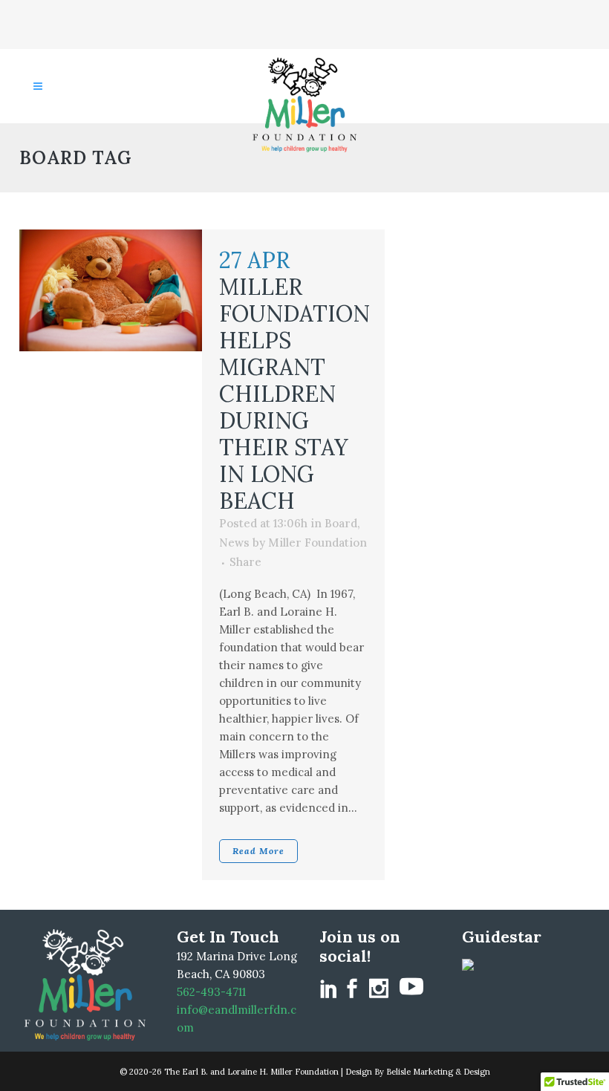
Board (341, 523)
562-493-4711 (211, 992)
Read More (258, 850)
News (234, 542)
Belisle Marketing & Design (438, 1071)
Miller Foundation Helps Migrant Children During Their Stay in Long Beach (294, 394)
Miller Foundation (317, 542)
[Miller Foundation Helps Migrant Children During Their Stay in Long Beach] (110, 290)
